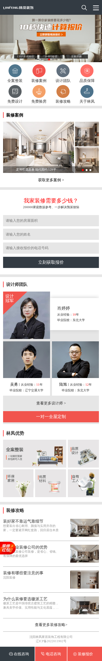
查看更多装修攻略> (51, 625)
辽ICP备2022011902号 (51, 641)
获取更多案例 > (51, 180)
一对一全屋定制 (51, 416)
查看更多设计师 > (51, 403)
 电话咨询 (51, 654)
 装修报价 (83, 654)
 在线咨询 (19, 654)
